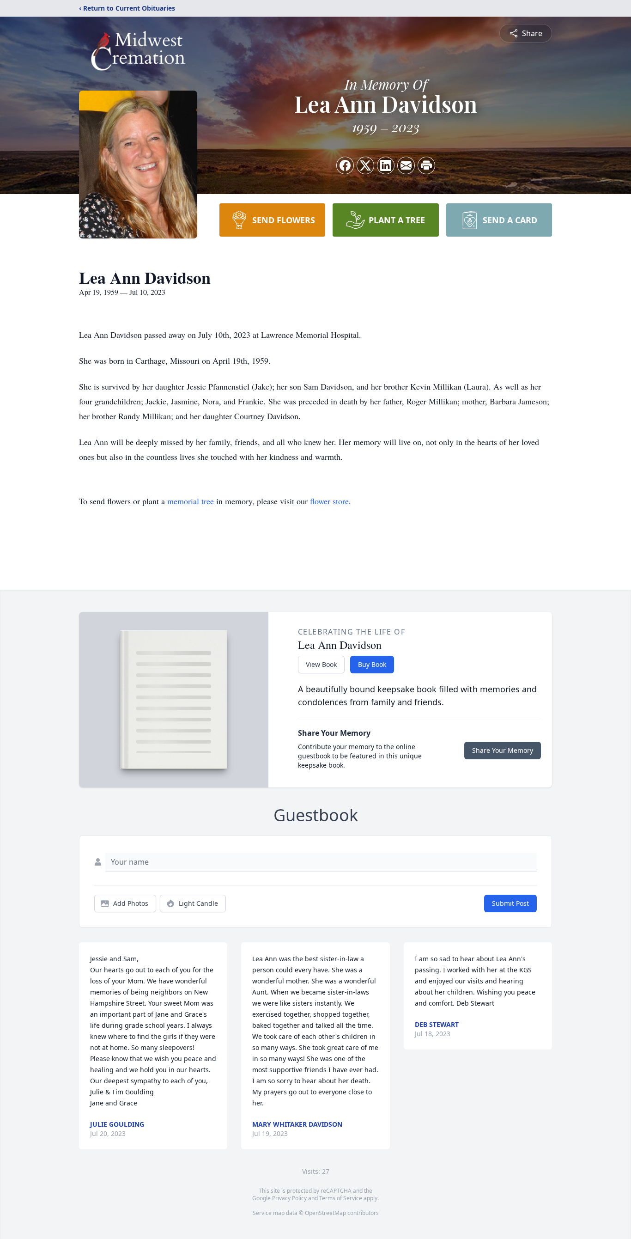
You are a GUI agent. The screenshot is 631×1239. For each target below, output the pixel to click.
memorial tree (190, 501)
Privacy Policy (289, 1198)
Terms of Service (340, 1198)
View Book (321, 664)
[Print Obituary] (426, 165)
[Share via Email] (406, 165)
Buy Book (372, 664)
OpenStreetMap (325, 1213)
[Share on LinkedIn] (385, 165)
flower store (329, 501)
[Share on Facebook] (345, 165)
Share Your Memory (502, 750)
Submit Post (510, 903)
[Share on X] (365, 165)
